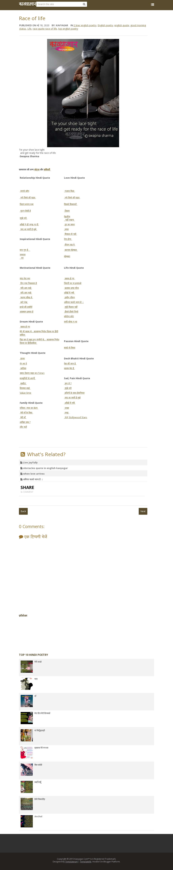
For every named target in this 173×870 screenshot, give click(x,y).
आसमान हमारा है (26, 311)
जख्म (66, 407)
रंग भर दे (23, 363)
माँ (35, 696)
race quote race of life (45, 28)
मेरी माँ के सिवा (26, 412)
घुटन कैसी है (25, 210)
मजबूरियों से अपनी (27, 378)
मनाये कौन (24, 191)
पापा (36, 678)
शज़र (22, 358)
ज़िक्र (67, 210)
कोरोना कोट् (69, 316)
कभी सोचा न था (70, 321)
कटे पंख (24, 302)
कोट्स (36, 169)
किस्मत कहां (25, 388)
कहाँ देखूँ (37, 782)
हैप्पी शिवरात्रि (39, 799)
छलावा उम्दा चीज (71, 287)
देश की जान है (70, 363)
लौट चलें (23, 426)
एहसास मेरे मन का (41, 747)
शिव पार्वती (38, 764)
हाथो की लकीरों (26, 306)
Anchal (38, 816)
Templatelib (85, 861)
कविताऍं (47, 169)
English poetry (105, 25)
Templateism (71, 861)
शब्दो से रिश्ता (69, 347)
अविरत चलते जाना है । (74, 302)
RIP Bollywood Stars (75, 417)
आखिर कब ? (25, 422)
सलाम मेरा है (69, 368)
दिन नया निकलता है (28, 283)
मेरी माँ (23, 417)
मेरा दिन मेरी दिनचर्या (42, 713)
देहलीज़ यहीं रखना (69, 218)
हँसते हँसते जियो (71, 311)
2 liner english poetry (85, 25)
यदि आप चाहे (26, 287)
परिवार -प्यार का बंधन (29, 407)
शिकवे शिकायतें (70, 204)
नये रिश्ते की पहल (28, 197)
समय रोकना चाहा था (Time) (32, 373)
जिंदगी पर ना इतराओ (72, 283)
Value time (25, 392)
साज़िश (23, 368)
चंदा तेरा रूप (25, 278)
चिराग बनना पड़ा (26, 204)
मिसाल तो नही (70, 234)
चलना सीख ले (26, 297)
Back (23, 511)
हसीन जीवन (69, 297)
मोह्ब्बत (67, 256)
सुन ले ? (67, 383)
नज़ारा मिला (69, 191)
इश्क (66, 229)
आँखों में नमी (69, 292)
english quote (121, 25)
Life (29, 28)
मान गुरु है (25, 249)
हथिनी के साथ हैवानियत (74, 392)
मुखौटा (23, 383)
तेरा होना (68, 239)
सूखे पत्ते (23, 218)
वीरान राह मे (69, 244)
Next (143, 511)
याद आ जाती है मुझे (28, 229)
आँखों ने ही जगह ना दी (29, 224)
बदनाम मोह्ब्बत (71, 249)
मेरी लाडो (38, 661)
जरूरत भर (23, 256)
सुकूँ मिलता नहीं (70, 306)
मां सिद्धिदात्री (39, 730)
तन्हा (66, 412)
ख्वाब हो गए (69, 278)
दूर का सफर (69, 224)
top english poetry (68, 28)
